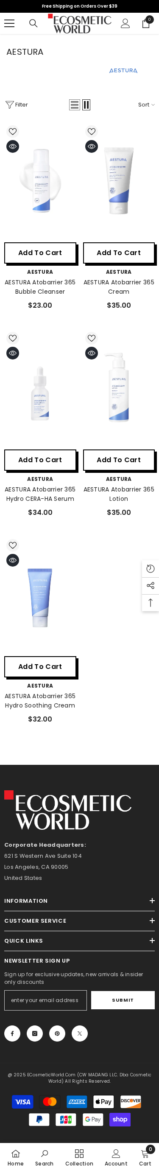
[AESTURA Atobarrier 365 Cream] (119, 180)
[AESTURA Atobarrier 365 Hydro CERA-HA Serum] (40, 387)
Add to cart (40, 253)
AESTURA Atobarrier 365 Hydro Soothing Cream (40, 701)
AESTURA (40, 271)
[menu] (9, 23)
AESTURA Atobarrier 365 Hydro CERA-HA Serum (40, 494)
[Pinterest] (57, 1033)
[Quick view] (12, 146)
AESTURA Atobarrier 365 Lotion (119, 494)
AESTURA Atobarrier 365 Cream (119, 287)
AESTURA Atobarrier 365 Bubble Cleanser (40, 287)
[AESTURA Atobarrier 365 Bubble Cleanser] (40, 180)
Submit (123, 1000)
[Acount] (125, 23)
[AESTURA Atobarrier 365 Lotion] (119, 387)
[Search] (33, 23)
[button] (74, 104)
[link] (44, 1157)
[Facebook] (12, 1033)
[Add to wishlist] (12, 131)
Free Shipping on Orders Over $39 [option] (79, 6)
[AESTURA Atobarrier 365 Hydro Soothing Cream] (40, 594)
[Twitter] (80, 1033)
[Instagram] (35, 1033)
